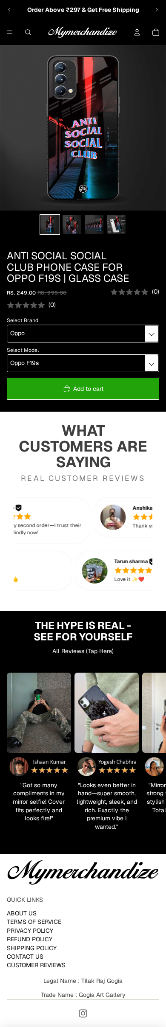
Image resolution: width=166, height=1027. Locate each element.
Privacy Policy (30, 930)
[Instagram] (83, 1013)
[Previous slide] (9, 9)
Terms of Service (34, 922)
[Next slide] (156, 9)
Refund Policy (29, 939)
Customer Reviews (36, 965)
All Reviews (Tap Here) (83, 651)
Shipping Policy (32, 948)
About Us (22, 913)
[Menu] (10, 32)
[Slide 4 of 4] (116, 224)
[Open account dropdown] (137, 32)
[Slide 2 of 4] (72, 224)
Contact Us (25, 956)
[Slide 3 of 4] (94, 224)
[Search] (28, 32)
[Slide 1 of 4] (49, 224)
